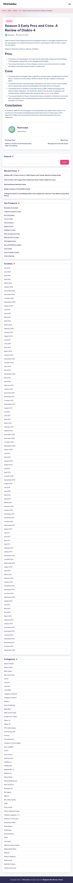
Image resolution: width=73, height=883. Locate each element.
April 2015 (7, 571)
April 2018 (7, 499)
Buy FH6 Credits (9, 215)
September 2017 (9, 525)
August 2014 (8, 601)
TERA (6, 838)
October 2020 (9, 442)
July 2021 (7, 412)
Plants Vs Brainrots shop (11, 811)
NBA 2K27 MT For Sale (11, 237)
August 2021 (8, 408)
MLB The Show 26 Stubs (12, 234)
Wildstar (7, 853)
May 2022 (7, 378)
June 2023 (7, 366)
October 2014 (8, 593)
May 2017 (7, 540)
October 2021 (8, 400)
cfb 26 (6, 679)
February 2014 (8, 620)
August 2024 (8, 336)
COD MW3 (7, 690)
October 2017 (8, 521)
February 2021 (8, 427)
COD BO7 (7, 686)
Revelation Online (9, 822)
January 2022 (8, 389)
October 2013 (8, 635)
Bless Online (8, 671)
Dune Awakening (9, 705)
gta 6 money (8, 754)
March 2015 (8, 574)
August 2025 (8, 306)
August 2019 (8, 465)
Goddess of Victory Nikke (12, 743)
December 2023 (9, 359)
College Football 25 (10, 694)
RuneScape (8, 830)
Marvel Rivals (8, 777)
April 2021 (7, 419)
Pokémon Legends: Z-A (11, 815)
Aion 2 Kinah (8, 248)
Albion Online (8, 667)
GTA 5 (6, 751)
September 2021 (9, 404)
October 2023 (9, 362)
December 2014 (9, 586)
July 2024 (7, 340)
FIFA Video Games (10, 728)
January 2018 (8, 510)
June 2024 (7, 344)
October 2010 (8, 646)
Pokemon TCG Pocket (11, 819)
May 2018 (7, 495)
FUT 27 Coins (8, 219)
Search (7, 156)
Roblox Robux (8, 826)
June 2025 (7, 313)
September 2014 (9, 597)
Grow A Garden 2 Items (11, 252)
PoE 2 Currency (9, 222)
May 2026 (7, 275)
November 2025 (9, 294)
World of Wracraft (10, 856)
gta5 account (8, 758)
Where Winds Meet (10, 849)
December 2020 (9, 434)
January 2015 (8, 582)
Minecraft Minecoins (10, 781)
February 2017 (8, 548)
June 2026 (7, 272)
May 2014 (7, 608)
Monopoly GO (8, 788)
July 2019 (7, 468)
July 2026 (7, 268)
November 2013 (9, 631)
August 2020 (8, 449)
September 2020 (9, 446)
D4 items (47, 93)
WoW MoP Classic (9, 864)
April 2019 (7, 472)
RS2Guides (10, 4)
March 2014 (8, 616)
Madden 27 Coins (9, 230)
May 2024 (7, 347)
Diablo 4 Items (8, 226)
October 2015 (8, 559)
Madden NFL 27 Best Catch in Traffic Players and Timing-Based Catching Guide (32, 175)
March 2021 (8, 423)
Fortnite (6, 735)
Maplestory (8, 773)
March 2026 (8, 283)
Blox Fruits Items (9, 675)
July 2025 (7, 309)
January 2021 (8, 431)
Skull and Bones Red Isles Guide (15, 184)
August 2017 (8, 529)
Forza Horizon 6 (9, 739)
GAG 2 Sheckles (9, 256)
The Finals (7, 841)
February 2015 (8, 578)
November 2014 (9, 589)
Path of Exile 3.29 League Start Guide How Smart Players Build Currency (30, 180)
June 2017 (7, 537)
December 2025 (9, 291)
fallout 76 (7, 720)
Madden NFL (8, 766)
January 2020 (8, 461)
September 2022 (9, 374)
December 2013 (9, 627)
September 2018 (9, 480)
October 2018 (8, 476)
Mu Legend (7, 792)
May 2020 (7, 457)
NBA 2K (6, 796)
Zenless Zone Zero (10, 868)
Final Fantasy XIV (9, 732)
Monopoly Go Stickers (11, 208)
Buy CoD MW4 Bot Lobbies (12, 245)
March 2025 (8, 325)
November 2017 (9, 518)
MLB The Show (9, 785)
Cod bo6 (7, 682)
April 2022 (7, 381)
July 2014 (7, 605)
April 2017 (7, 544)
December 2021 (9, 393)
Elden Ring (7, 709)
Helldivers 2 (8, 762)
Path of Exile (8, 807)
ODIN (5, 803)
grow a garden (8, 747)
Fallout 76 (7, 724)
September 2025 (9, 302)
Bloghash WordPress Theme (53, 880)
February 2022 (9, 385)
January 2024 (8, 355)
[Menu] (70, 4)
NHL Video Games (10, 800)
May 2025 (7, 317)
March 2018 (8, 502)
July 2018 (7, 487)
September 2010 (9, 650)
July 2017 (7, 533)
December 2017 (9, 514)
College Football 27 (10, 698)
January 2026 (8, 287)
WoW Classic (8, 860)
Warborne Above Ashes (11, 845)
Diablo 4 (9, 21)
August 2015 (8, 567)
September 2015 (9, 563)
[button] (21, 131)
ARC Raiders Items (10, 241)
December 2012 (9, 639)
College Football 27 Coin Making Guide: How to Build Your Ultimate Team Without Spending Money (36, 195)
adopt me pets (9, 663)
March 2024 (8, 351)
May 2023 (7, 370)
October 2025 (9, 298)
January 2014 (8, 624)
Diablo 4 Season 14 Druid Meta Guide (17, 189)
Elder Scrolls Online (10, 713)
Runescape (22, 127)
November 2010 (9, 642)
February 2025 (9, 328)
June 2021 (7, 415)
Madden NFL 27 (9, 769)
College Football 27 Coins (12, 211)
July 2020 (7, 453)
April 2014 (7, 612)
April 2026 (7, 279)
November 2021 (9, 397)
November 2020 (9, 438)
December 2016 (9, 555)
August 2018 (8, 484)
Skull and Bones (9, 834)
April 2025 (7, 321)
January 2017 (8, 552)
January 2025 (8, 332)
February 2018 (8, 506)
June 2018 (7, 491)
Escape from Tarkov (10, 716)
